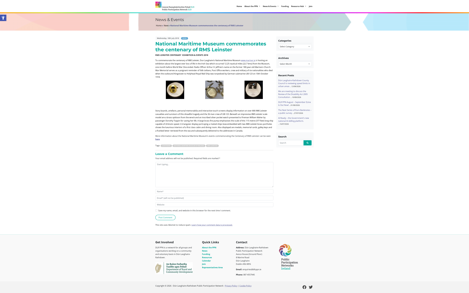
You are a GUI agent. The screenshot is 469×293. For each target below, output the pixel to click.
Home (239, 6)
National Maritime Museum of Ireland (189, 146)
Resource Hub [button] (297, 6)
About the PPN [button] (251, 6)
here (157, 139)
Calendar (206, 260)
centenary (166, 146)
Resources (207, 257)
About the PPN (209, 247)
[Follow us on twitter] (311, 288)
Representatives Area (212, 267)
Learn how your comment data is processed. (212, 225)
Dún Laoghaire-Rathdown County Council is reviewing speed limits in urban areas (294, 83)
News (166, 25)
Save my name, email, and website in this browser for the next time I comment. (194, 210)
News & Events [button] (269, 6)
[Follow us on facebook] (304, 288)
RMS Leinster (212, 146)
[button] (3, 18)
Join (310, 6)
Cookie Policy (245, 285)
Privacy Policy (231, 285)
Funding (285, 6)
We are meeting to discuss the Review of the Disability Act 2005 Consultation (293, 94)
